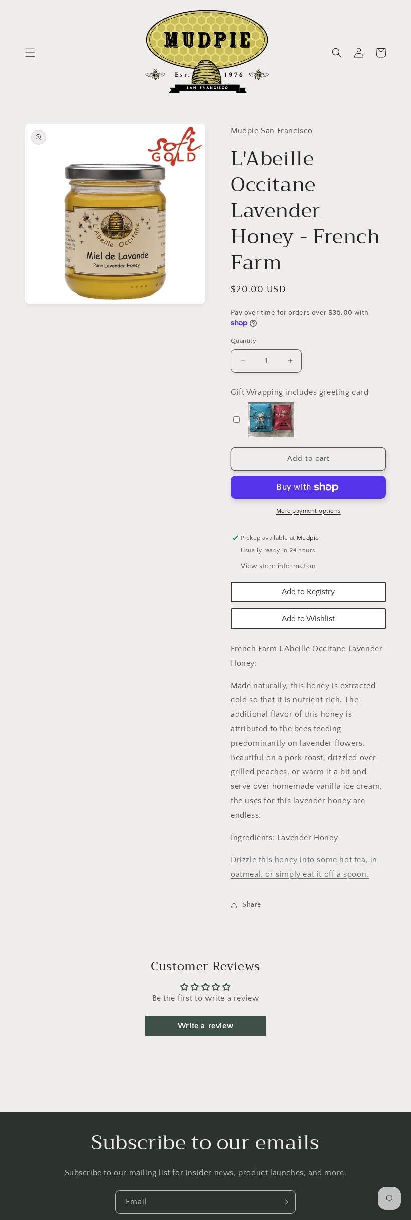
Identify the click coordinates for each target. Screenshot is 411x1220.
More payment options (308, 511)
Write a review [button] (205, 1025)
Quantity (243, 340)
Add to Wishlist (308, 618)
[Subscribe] (284, 1202)
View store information (278, 566)
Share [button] (251, 905)
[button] (30, 53)
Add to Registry (308, 591)
